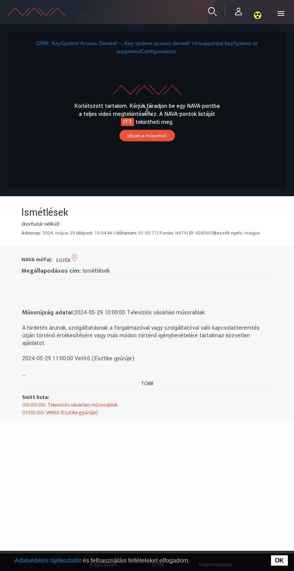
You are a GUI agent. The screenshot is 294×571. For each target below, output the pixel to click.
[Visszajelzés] (96, 290)
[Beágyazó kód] (69, 290)
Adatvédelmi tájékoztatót (49, 560)
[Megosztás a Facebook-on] (82, 290)
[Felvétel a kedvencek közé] (27, 290)
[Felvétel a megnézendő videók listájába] (41, 290)
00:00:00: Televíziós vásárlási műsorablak (70, 404)
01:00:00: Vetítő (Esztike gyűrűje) (60, 412)
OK (279, 560)
